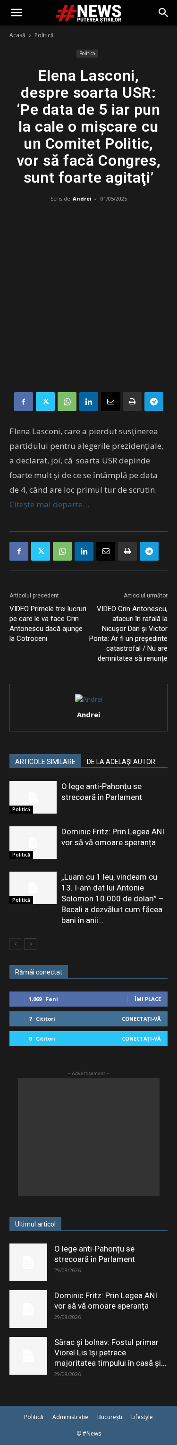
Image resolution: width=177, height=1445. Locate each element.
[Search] (164, 12)
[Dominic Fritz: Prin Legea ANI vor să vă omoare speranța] (33, 842)
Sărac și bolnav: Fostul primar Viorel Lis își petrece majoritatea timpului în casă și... (110, 1352)
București (109, 1417)
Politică (44, 35)
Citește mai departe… (49, 504)
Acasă (17, 35)
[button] (16, 12)
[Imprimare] (132, 401)
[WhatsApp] (67, 401)
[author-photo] (88, 699)
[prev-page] (15, 944)
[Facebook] (23, 401)
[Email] (110, 401)
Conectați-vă (141, 1018)
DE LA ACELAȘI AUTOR (121, 761)
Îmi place (148, 998)
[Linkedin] (88, 401)
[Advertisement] (88, 298)
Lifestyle (142, 1417)
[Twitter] (45, 401)
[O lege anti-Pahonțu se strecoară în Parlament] (33, 797)
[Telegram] (153, 401)
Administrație (70, 1417)
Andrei (82, 198)
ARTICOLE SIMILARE (45, 761)
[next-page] (30, 944)
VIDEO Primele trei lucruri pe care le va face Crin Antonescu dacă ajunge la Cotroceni (47, 624)
